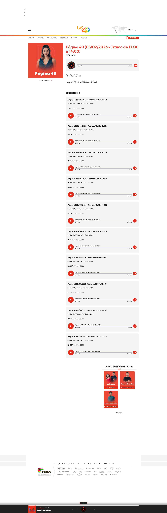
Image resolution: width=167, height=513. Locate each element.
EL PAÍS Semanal (102, 471)
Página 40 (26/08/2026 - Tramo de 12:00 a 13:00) (87, 126)
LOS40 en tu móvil (109, 464)
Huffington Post (64, 471)
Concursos (83, 38)
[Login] (136, 29)
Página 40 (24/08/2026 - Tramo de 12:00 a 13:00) (87, 231)
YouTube (79, 450)
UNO (74, 471)
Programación (52, 38)
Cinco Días (87, 471)
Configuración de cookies (94, 464)
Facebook (67, 75)
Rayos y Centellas (128, 387)
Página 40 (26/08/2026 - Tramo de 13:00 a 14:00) (87, 100)
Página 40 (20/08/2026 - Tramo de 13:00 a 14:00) (87, 310)
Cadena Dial (95, 471)
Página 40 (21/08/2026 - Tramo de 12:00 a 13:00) (87, 284)
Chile (129, 30)
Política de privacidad (68, 464)
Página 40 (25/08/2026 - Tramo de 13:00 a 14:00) (87, 152)
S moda (95, 474)
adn (111, 469)
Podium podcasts (79, 474)
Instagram (75, 450)
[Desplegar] (83, 503)
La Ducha (111, 387)
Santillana (80, 469)
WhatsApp (75, 75)
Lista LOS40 (40, 38)
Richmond (60, 474)
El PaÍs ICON (87, 474)
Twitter (71, 75)
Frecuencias (64, 38)
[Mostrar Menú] (30, 30)
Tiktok (71, 450)
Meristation (113, 474)
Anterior (73, 509)
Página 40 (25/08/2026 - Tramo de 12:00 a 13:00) (87, 179)
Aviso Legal (56, 464)
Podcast (74, 38)
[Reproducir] (71, 65)
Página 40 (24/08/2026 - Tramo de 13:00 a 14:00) (87, 205)
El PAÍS (61, 469)
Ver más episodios (44, 81)
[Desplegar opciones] (135, 65)
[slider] (83, 505)
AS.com (104, 469)
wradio (80, 471)
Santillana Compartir (90, 469)
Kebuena (116, 471)
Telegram (79, 75)
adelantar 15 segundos (90, 509)
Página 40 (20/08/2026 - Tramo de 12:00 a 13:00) (87, 336)
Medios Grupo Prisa (44, 475)
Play (83, 509)
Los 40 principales (70, 469)
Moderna (70, 474)
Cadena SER (98, 469)
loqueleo (104, 474)
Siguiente (94, 509)
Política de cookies (81, 464)
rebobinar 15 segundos (77, 509)
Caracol (118, 469)
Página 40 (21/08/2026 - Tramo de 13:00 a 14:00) (87, 257)
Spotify (91, 450)
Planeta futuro (109, 471)
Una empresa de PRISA (44, 470)
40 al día (31, 38)
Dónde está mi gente (111, 406)
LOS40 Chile (83, 29)
